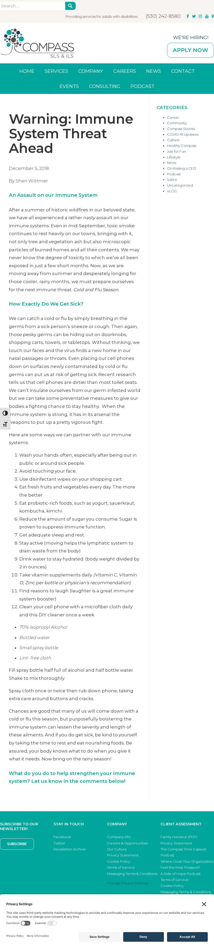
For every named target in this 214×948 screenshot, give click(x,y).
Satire (172, 179)
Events (69, 86)
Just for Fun (176, 151)
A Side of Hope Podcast (180, 874)
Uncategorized (180, 185)
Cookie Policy (118, 861)
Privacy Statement (123, 855)
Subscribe (17, 844)
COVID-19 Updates (182, 134)
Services (56, 71)
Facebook (62, 837)
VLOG (172, 191)
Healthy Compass (181, 146)
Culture (173, 140)
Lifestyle (174, 157)
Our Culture (117, 849)
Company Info (119, 837)
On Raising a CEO (181, 168)
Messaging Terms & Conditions (132, 874)
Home (26, 71)
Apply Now (190, 50)
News (153, 71)
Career (173, 117)
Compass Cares (37, 43)
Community (177, 123)
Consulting (104, 86)
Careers (124, 71)
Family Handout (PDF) (178, 837)
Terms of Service (121, 867)
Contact (183, 71)
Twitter (59, 843)
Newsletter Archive (70, 849)
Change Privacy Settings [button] (127, 883)
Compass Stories (181, 129)
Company (90, 71)
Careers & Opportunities (127, 843)
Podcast (142, 86)
